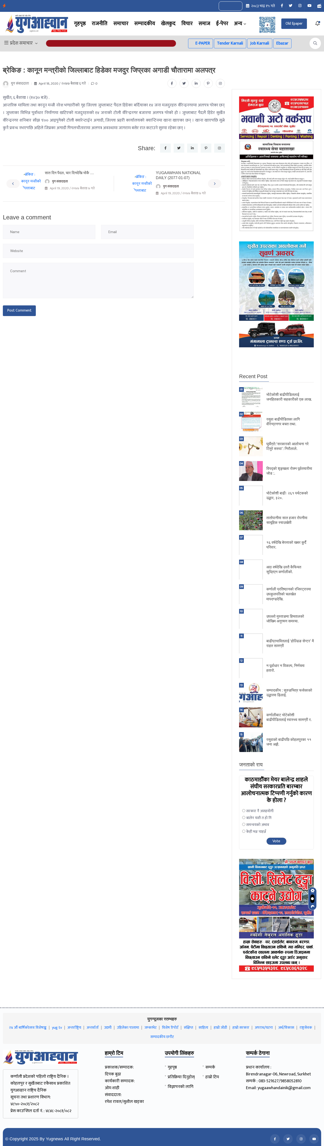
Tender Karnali (230, 43)
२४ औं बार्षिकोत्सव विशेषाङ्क (27, 1027)
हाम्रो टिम (212, 1077)
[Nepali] (235, 6)
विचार (187, 23)
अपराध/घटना (264, 1027)
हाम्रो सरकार (240, 1027)
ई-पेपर (222, 23)
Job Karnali (259, 43)
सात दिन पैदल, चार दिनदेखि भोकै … (69, 173)
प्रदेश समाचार (21, 43)
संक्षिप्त (188, 1027)
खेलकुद (168, 23)
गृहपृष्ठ (80, 23)
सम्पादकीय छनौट (162, 1037)
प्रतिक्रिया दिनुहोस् (181, 1077)
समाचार (120, 23)
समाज (204, 23)
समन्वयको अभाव (257, 825)
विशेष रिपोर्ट (170, 1027)
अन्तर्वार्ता (93, 1027)
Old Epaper (294, 23)
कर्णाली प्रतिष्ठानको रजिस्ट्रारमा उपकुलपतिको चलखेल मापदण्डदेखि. (288, 594)
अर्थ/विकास (286, 1027)
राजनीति (99, 23)
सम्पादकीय (144, 23)
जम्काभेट (150, 1027)
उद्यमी (107, 1027)
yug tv (57, 1027)
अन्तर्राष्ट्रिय (74, 1027)
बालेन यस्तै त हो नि (259, 818)
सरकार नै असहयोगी (259, 811)
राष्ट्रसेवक (306, 1027)
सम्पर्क (210, 1067)
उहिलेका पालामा (128, 1027)
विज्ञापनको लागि (180, 1086)
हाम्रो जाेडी (220, 1027)
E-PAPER (202, 43)
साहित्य (203, 1027)
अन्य (238, 23)
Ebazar (282, 43)
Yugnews (54, 1139)
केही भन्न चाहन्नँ (256, 832)
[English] (225, 6)
